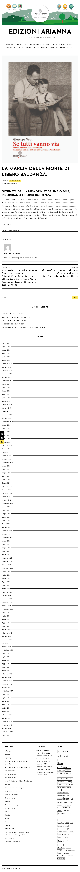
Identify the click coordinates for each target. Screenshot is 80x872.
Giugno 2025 (6, 391)
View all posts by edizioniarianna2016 (20, 258)
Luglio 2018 (6, 657)
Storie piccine (10, 829)
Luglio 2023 (6, 469)
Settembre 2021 (7, 537)
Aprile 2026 (6, 357)
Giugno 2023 (6, 473)
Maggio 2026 (6, 353)
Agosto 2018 (6, 653)
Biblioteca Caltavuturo (63, 759)
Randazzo (70, 828)
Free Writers (10, 798)
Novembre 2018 (7, 643)
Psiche (7, 815)
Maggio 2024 (6, 435)
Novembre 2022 (7, 496)
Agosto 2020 (6, 571)
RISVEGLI (8, 818)
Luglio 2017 (6, 698)
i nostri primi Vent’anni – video (43, 44)
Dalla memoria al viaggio (14, 788)
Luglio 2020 (6, 575)
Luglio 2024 (6, 428)
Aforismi (8, 751)
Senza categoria (14, 230)
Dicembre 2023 (7, 452)
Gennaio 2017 (6, 718)
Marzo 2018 (6, 670)
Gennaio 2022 (6, 527)
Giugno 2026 (6, 350)
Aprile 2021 (6, 551)
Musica (69, 47)
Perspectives (10, 808)
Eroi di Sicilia (11, 791)
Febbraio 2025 (7, 404)
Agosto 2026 (6, 343)
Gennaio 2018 (6, 677)
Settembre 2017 (7, 691)
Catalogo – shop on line (16, 44)
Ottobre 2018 (6, 646)
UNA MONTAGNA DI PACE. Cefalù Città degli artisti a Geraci (24, 327)
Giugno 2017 (6, 701)
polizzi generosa (63, 826)
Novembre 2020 (7, 561)
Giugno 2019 (6, 619)
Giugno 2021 (6, 548)
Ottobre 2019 (6, 606)
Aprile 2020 (6, 585)
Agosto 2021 (6, 541)
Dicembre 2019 (7, 599)
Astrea (7, 784)
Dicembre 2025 (7, 370)
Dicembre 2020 (7, 558)
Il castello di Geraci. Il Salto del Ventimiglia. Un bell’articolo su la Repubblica (60, 272)
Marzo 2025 (6, 401)
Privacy (21, 47)
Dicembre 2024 (7, 411)
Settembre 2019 (7, 609)
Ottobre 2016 (6, 728)
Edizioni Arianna (40, 32)
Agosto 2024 (6, 425)
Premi (52, 47)
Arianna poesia (10, 774)
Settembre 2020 (7, 568)
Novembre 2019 (7, 602)
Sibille (8, 825)
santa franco (63, 834)
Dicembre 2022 (7, 493)
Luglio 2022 (6, 510)
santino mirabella (63, 837)
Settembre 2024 (7, 421)
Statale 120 (11, 47)
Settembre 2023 (7, 462)
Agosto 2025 (6, 384)
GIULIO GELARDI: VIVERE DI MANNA (14, 320)
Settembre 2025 (7, 381)
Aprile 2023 (6, 479)
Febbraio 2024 (7, 445)
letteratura (61, 795)
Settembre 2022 (7, 503)
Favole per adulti (12, 794)
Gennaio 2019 (6, 636)
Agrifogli (8, 758)
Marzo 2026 (6, 360)
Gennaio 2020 (6, 595)
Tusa (59, 853)
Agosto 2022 (6, 507)
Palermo (61, 813)
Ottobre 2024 (6, 418)
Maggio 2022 (6, 517)
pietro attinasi (65, 823)
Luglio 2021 (6, 544)
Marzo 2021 (6, 554)
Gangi (71, 784)
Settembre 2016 (7, 732)
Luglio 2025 (6, 387)
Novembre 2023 (7, 456)
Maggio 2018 (6, 664)
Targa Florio (61, 847)
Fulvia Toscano (63, 784)
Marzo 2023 (6, 483)
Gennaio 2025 (6, 408)
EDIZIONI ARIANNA (65, 779)
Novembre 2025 (7, 374)
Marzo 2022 (6, 524)
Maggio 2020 (6, 582)
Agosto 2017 (6, 694)
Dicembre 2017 (7, 681)
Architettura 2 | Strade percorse (17, 767)
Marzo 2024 (6, 442)
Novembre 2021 (7, 531)
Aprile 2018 (6, 667)
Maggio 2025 (6, 394)
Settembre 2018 (7, 650)
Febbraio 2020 (7, 592)
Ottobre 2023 (6, 459)
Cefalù (68, 770)
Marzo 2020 (6, 589)
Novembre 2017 (7, 684)
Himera (7, 801)
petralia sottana (63, 820)
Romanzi (8, 822)
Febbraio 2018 (7, 674)
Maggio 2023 (6, 476)
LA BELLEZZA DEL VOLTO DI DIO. (13, 324)
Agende (7, 754)
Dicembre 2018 (7, 640)
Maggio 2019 (6, 623)
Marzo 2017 (6, 711)
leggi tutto (6, 224)
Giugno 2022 (6, 514)
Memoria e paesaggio (12, 805)
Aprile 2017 (6, 708)
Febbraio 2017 (7, 715)
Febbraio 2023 (7, 486)
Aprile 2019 (6, 626)
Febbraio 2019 (7, 633)
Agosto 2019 (6, 612)
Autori (69, 44)
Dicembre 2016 (7, 721)
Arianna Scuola (10, 777)
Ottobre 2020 (6, 565)
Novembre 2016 (7, 725)
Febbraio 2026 (7, 364)
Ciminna (65, 773)
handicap (66, 792)
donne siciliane (68, 776)
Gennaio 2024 (6, 449)
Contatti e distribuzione (37, 47)
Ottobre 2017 (6, 687)
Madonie (68, 798)
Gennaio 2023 (6, 490)
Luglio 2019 (6, 616)
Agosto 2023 (6, 466)
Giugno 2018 (6, 660)
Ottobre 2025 (6, 377)
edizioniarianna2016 (10, 183)
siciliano (60, 845)
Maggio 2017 (6, 704)
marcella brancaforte (63, 802)
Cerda (59, 773)
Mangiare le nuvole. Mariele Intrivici (16, 317)
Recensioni (60, 47)
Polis (7, 811)
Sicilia (63, 840)
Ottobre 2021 (6, 534)
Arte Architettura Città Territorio (18, 781)
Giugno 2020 (6, 578)
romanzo (71, 831)
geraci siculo (61, 787)
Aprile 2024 (6, 439)
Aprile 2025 (6, 398)
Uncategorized (10, 838)
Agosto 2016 (6, 735)
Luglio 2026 (6, 346)
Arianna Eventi (10, 771)
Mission (62, 44)
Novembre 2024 (7, 415)
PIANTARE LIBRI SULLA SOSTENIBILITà (15, 314)
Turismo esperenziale (69, 850)
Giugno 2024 (6, 432)
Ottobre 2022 (6, 500)
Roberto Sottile (62, 831)
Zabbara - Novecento (12, 841)
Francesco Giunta (64, 781)
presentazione (62, 828)
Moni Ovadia (66, 810)
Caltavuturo (61, 770)
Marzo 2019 (6, 629)
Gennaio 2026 (6, 367)
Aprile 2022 (6, 520)
